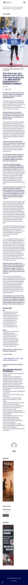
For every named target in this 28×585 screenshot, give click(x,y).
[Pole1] (8, 565)
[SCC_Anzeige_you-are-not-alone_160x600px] (8, 501)
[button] (2, 582)
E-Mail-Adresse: (7, 509)
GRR (6, 89)
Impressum (14, 581)
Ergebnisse (5, 86)
